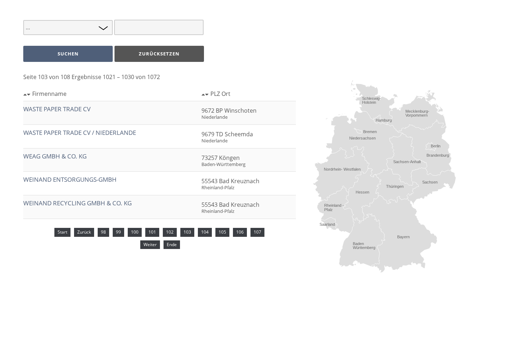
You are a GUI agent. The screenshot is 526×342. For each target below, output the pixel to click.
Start (62, 232)
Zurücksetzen (159, 53)
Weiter (150, 244)
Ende (172, 244)
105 (222, 232)
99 (118, 232)
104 (205, 232)
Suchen (68, 53)
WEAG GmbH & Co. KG (55, 156)
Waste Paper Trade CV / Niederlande (79, 132)
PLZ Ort (220, 94)
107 (257, 232)
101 (152, 232)
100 (134, 232)
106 (240, 232)
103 (187, 232)
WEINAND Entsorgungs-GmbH (70, 179)
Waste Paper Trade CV (57, 109)
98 (103, 232)
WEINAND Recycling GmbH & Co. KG (77, 203)
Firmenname (49, 94)
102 (170, 232)
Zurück (84, 232)
